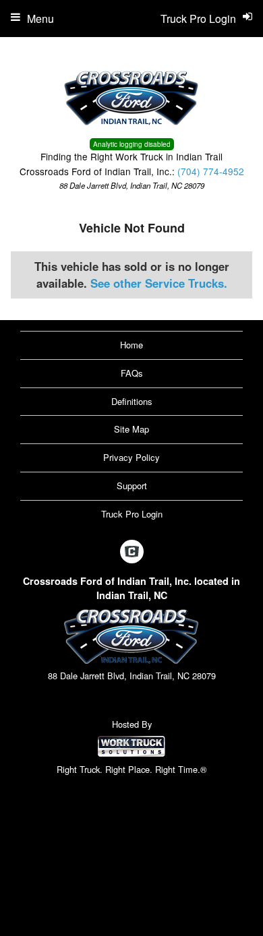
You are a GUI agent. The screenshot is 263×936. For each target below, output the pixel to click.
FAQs (132, 373)
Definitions (131, 401)
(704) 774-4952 (210, 171)
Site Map (131, 429)
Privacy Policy (131, 457)
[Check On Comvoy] (132, 552)
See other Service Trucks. (158, 283)
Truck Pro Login (132, 513)
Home (131, 344)
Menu (40, 18)
